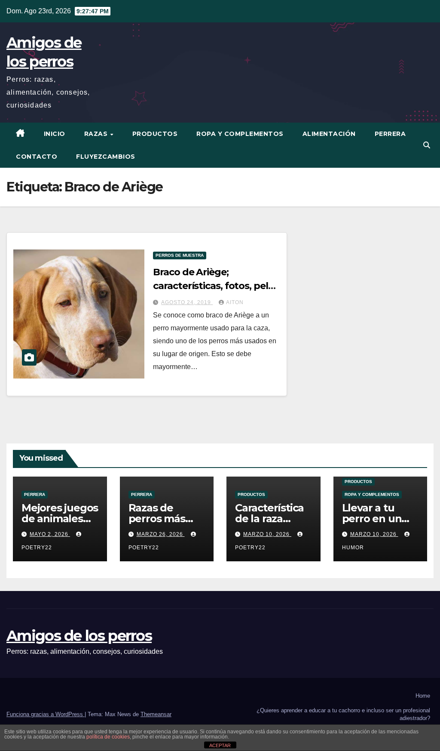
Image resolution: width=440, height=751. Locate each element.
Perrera (390, 134)
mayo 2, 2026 (50, 534)
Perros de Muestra (180, 255)
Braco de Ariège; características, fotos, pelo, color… (214, 285)
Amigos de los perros (79, 636)
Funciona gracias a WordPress (45, 714)
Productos (155, 134)
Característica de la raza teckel (269, 519)
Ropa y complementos (240, 134)
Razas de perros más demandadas (161, 519)
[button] (426, 145)
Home (423, 696)
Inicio (54, 134)
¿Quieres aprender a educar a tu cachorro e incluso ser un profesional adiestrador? (343, 714)
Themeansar (156, 714)
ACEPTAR (220, 745)
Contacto (36, 156)
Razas (97, 134)
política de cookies (108, 737)
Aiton (235, 302)
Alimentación (329, 134)
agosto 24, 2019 (187, 302)
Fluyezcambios (105, 156)
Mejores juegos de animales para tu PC (59, 519)
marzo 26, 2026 (161, 534)
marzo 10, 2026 (267, 534)
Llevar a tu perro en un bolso (372, 519)
